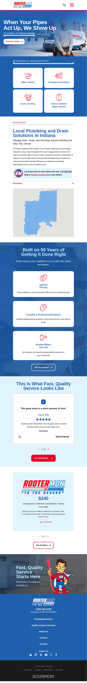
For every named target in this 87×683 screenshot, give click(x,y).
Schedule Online (13, 41)
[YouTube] (46, 655)
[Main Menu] (72, 5)
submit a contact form (40, 175)
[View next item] (48, 449)
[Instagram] (36, 655)
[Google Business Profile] (30, 655)
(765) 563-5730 (43, 609)
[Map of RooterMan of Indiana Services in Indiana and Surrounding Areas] (43, 212)
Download (48, 522)
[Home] (22, 5)
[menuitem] (28, 669)
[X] (51, 655)
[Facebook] (56, 655)
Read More (43, 431)
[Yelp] (41, 655)
